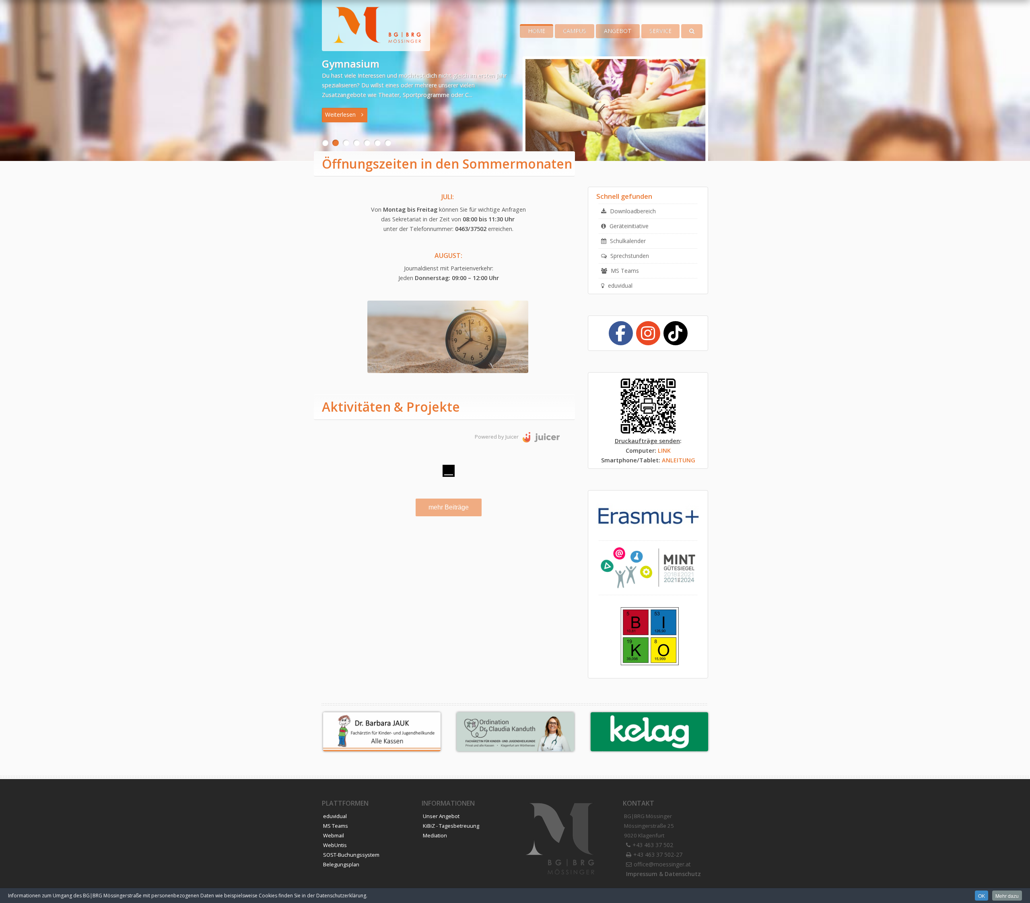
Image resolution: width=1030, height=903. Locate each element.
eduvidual (619, 285)
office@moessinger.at (662, 864)
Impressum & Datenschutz (663, 874)
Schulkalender (626, 241)
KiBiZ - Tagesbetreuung (451, 825)
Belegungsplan (340, 864)
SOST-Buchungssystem (350, 854)
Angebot (618, 31)
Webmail (333, 835)
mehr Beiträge (448, 507)
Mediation (435, 835)
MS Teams (624, 270)
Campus (574, 31)
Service (660, 31)
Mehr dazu (1007, 895)
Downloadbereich (631, 211)
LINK (664, 450)
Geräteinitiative (628, 226)
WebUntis (334, 845)
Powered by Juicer (497, 436)
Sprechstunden (629, 256)
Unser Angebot (440, 816)
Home (536, 31)
